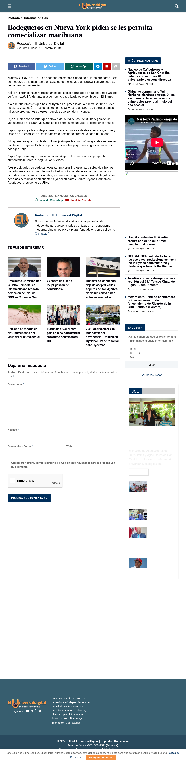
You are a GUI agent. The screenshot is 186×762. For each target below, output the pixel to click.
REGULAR (136, 353)
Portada (14, 18)
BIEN (133, 349)
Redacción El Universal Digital (40, 43)
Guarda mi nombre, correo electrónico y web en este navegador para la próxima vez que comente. (63, 464)
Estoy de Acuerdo (100, 757)
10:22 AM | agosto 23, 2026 (142, 311)
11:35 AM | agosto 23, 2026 (142, 289)
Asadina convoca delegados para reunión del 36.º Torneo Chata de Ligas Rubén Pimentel (151, 281)
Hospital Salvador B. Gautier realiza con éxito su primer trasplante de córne (148, 240)
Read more (138, 472)
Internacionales (36, 18)
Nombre (14, 430)
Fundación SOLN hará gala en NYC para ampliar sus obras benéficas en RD (63, 335)
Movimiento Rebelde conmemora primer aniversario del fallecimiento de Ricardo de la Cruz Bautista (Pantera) (151, 301)
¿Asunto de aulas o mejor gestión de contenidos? (60, 285)
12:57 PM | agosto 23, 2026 (142, 249)
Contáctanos (73, 722)
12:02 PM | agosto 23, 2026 (142, 271)
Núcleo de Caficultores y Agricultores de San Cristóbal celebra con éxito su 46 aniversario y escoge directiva (149, 74)
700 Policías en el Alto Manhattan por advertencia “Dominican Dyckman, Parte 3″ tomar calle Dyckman (102, 337)
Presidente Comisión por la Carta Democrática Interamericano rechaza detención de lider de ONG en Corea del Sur (24, 289)
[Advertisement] (93, 628)
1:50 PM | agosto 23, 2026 (141, 84)
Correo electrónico (20, 446)
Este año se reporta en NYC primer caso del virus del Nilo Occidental (24, 333)
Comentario (16, 384)
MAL (132, 357)
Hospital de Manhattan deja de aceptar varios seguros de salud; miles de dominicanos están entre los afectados (102, 289)
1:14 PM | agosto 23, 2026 (141, 109)
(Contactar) (42, 233)
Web (69, 446)
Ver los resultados (151, 375)
